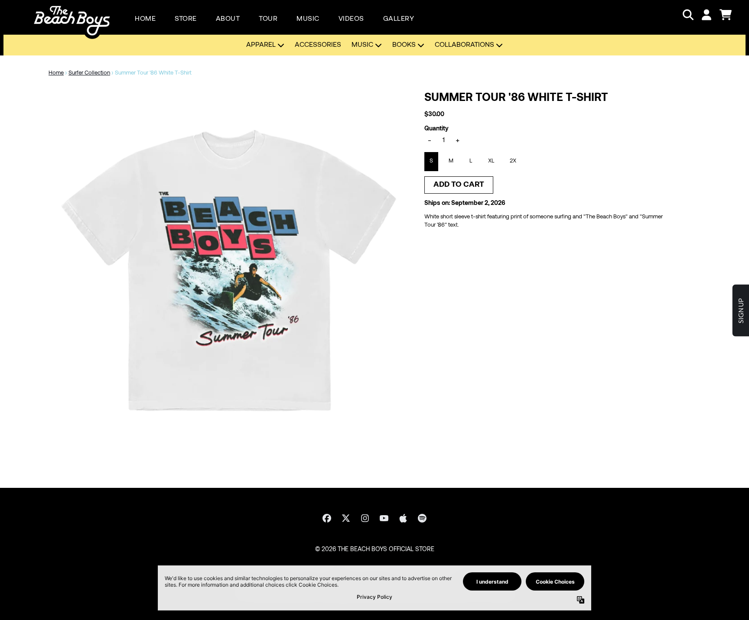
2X (513, 161)
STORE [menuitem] (186, 19)
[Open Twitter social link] (345, 518)
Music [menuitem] (362, 45)
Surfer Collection (89, 73)
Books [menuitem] (404, 45)
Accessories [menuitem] (318, 45)
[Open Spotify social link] (422, 518)
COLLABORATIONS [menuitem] (464, 45)
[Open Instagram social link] (364, 518)
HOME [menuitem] (145, 19)
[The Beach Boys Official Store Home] (71, 14)
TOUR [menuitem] (268, 19)
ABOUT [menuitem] (228, 19)
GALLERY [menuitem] (398, 19)
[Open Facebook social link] (326, 518)
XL (491, 161)
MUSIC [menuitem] (307, 19)
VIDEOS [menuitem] (351, 19)
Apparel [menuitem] (261, 45)
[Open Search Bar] (687, 15)
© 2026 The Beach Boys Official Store (374, 549)
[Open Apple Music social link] (403, 518)
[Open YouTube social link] (384, 518)
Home (56, 73)
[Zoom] (228, 270)
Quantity (436, 129)
